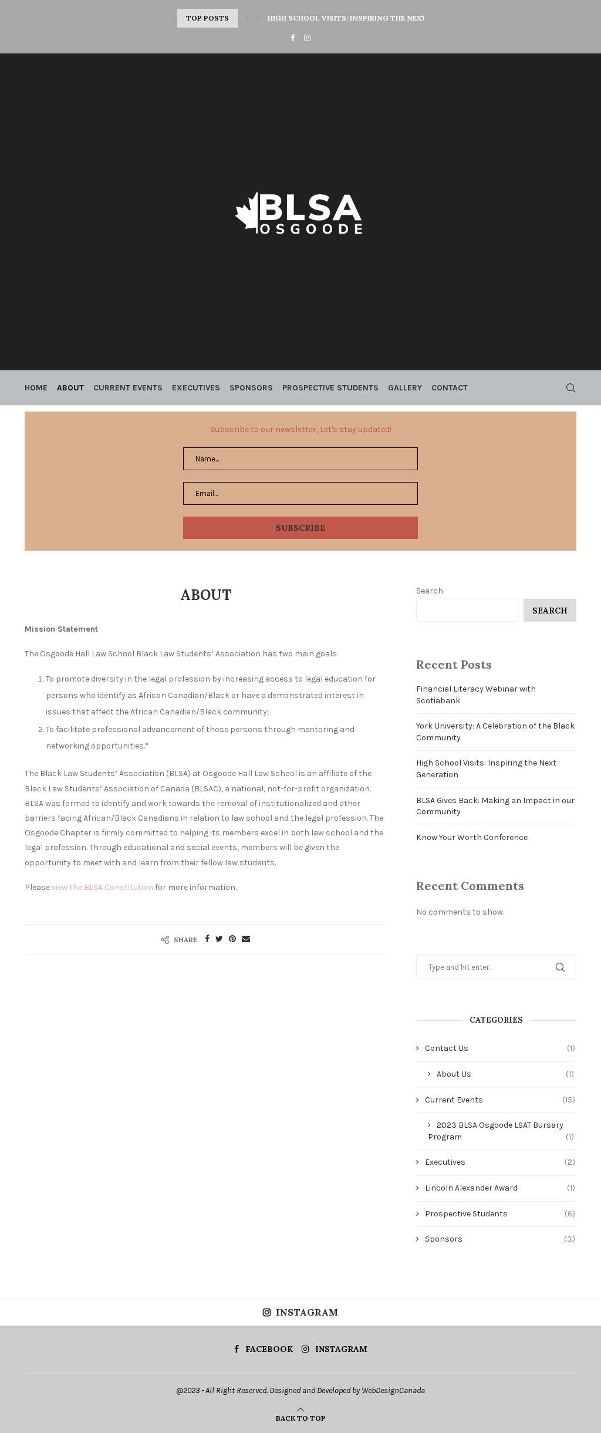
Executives (196, 388)
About (70, 388)
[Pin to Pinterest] (232, 939)
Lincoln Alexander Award (500, 1188)
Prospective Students (330, 388)
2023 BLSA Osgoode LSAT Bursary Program (501, 1131)
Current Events (128, 388)
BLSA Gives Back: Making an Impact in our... (354, 18)
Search (429, 591)
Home (36, 388)
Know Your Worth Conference (472, 837)
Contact (449, 388)
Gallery (405, 388)
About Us (505, 1074)
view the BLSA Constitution (102, 887)
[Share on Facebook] (207, 939)
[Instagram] (307, 37)
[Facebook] (293, 37)
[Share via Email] (246, 939)
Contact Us (500, 1048)
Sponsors (251, 388)
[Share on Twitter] (219, 939)
